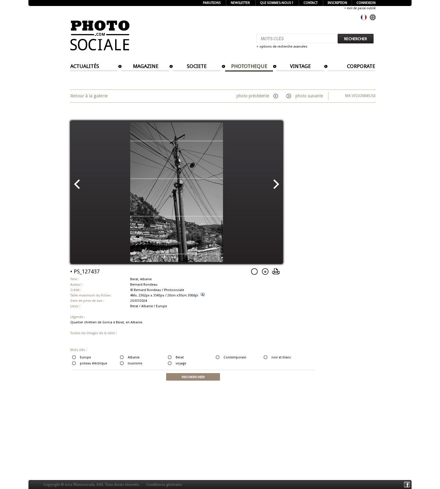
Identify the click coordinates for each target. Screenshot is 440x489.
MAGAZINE (145, 66)
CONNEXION (366, 3)
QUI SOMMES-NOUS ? (276, 3)
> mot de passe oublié (360, 8)
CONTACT (311, 3)
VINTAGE (300, 66)
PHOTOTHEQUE (249, 66)
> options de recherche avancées (282, 47)
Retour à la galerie (89, 96)
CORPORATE (361, 66)
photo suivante (308, 95)
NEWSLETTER (240, 3)
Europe (161, 306)
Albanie (147, 306)
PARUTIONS (212, 3)
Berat (134, 306)
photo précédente (253, 95)
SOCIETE (197, 66)
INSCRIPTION (337, 3)
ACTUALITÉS (84, 66)
